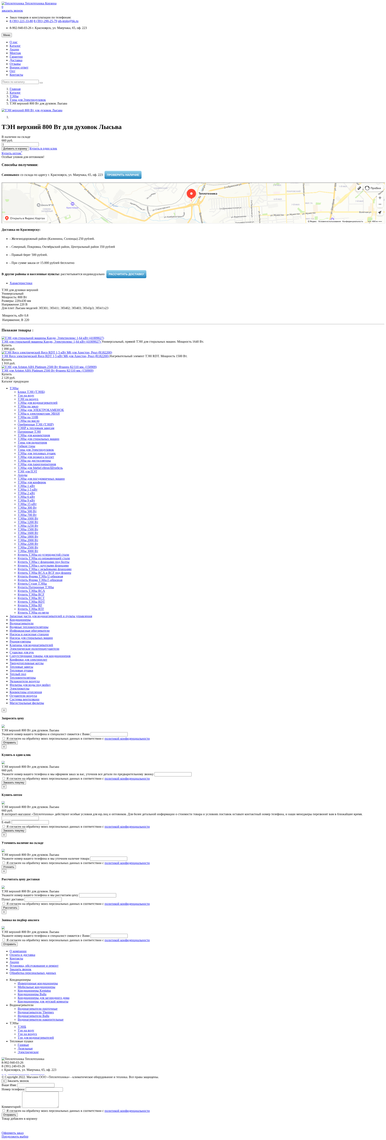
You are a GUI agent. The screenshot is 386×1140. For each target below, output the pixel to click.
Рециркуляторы (20, 641)
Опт (12, 71)
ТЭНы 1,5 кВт (27, 489)
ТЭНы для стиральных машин (38, 439)
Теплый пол (18, 674)
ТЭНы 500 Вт (27, 511)
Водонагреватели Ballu (33, 1016)
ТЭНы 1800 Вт (28, 536)
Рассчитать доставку (126, 274)
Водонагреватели (22, 623)
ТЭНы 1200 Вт (28, 522)
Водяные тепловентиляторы (29, 627)
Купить (7, 345)
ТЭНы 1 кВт (26, 486)
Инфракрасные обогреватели (30, 630)
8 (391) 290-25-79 (45, 21)
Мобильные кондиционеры (36, 987)
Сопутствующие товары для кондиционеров (40, 656)
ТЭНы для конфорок (32, 482)
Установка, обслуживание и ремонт (34, 965)
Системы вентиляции (24, 699)
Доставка (16, 60)
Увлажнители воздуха (25, 681)
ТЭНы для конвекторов (34, 435)
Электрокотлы (19, 688)
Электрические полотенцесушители (34, 648)
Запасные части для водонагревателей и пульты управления (51, 616)
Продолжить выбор (15, 1136)
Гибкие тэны (26, 446)
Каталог (15, 45)
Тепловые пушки (21, 670)
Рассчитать (10, 907)
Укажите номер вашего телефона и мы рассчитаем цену (40, 895)
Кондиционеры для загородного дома (43, 998)
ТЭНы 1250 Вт (28, 525)
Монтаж (15, 53)
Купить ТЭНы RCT (31, 598)
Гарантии (16, 56)
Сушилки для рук (22, 652)
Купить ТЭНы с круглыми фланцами (43, 565)
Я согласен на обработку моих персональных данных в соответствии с (78, 738)
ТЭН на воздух (28, 399)
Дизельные (25, 1048)
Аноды (22, 475)
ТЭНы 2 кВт (26, 493)
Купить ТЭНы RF (30, 605)
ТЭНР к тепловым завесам (36, 428)
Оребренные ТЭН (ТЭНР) (36, 424)
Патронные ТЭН (29, 431)
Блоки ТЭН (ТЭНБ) (31, 392)
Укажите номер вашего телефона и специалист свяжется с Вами (46, 734)
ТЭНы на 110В (28, 417)
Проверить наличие (123, 174)
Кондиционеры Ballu (32, 994)
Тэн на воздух (27, 1034)
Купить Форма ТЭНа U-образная (40, 576)
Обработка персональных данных (33, 973)
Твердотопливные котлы (27, 663)
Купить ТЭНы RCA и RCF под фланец (44, 572)
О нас (13, 42)
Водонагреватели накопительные (41, 1019)
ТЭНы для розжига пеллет (36, 457)
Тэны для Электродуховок (28, 99)
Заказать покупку (13, 782)
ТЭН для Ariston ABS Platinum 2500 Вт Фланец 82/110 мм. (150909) (47, 370)
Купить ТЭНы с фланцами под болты (43, 562)
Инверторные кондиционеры (38, 983)
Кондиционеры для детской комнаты (43, 1001)
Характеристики (21, 283)
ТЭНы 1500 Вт (28, 529)
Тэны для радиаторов (32, 442)
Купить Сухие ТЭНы (32, 583)
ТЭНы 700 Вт (27, 515)
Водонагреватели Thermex (36, 1012)
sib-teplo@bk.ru (68, 21)
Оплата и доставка (22, 954)
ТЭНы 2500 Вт (28, 547)
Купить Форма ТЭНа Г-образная (40, 580)
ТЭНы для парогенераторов (37, 464)
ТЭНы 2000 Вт (28, 540)
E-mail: (7, 822)
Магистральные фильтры (27, 703)
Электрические (28, 1052)
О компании (18, 951)
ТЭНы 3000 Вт (28, 551)
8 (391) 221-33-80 (21, 21)
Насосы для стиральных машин (31, 638)
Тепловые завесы (21, 666)
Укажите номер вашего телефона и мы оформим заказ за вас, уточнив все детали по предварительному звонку (78, 774)
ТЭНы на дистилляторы (34, 460)
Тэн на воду (26, 395)
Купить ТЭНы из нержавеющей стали (44, 558)
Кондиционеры (20, 619)
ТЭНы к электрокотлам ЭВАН (39, 413)
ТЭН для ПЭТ (27, 471)
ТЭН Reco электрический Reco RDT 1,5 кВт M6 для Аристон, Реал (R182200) (56, 356)
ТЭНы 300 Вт (27, 507)
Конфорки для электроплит (28, 659)
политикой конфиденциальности (127, 738)
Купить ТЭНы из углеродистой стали (43, 554)
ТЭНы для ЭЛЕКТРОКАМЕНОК (41, 410)
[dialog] (43, 148)
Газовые (23, 1045)
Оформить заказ (13, 1133)
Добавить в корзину (15, 148)
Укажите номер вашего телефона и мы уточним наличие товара (46, 858)
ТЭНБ (22, 1026)
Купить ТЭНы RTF (31, 609)
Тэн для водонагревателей (36, 1037)
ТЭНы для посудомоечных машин (41, 478)
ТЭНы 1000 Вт (28, 518)
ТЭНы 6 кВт (26, 496)
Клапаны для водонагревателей (31, 645)
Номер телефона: (13, 1089)
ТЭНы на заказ (28, 406)
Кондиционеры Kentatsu (34, 990)
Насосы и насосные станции (29, 634)
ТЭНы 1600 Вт (28, 533)
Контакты (16, 74)
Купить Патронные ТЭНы (36, 587)
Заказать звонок (20, 969)
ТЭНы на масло (28, 420)
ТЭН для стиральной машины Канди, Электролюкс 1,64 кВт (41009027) (52, 341)
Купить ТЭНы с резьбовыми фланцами (45, 569)
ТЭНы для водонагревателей (37, 402)
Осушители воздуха (23, 695)
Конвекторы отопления (26, 692)
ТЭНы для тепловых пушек (37, 453)
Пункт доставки (13, 899)
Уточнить (8, 866)
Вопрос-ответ (19, 67)
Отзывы (15, 64)
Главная (15, 89)
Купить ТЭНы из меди (33, 612)
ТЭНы (14, 96)
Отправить (9, 742)
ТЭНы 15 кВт (27, 504)
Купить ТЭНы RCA (31, 591)
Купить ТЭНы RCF (31, 594)
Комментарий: (11, 1106)
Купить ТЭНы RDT (31, 601)
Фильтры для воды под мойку (30, 685)
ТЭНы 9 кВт (26, 500)
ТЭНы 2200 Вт (28, 543)
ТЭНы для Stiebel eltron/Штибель (40, 468)
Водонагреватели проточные (37, 1008)
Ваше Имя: (9, 1085)
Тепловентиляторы (23, 677)
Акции (14, 49)
